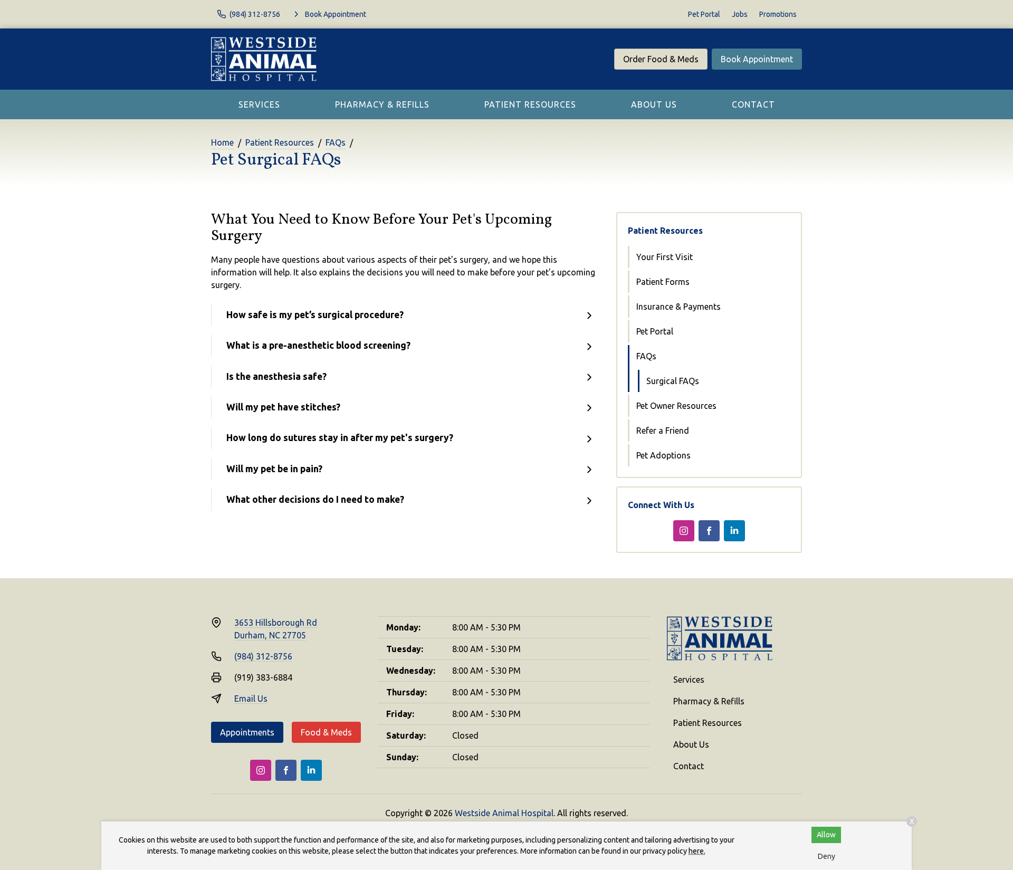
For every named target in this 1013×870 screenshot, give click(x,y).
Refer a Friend (662, 430)
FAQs (336, 142)
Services (259, 104)
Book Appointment (757, 59)
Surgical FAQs (672, 381)
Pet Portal (704, 14)
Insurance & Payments (678, 306)
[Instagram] (683, 530)
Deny (826, 856)
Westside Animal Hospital (504, 813)
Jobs (740, 14)
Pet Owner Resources (676, 405)
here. (697, 851)
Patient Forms (663, 281)
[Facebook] (709, 530)
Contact (753, 104)
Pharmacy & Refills (382, 104)
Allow (826, 834)
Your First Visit (664, 257)
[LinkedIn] (734, 530)
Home (222, 142)
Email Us (250, 698)
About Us (654, 104)
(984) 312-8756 (263, 656)
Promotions (778, 14)
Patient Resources (530, 104)
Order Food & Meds (661, 59)
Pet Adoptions (663, 455)
